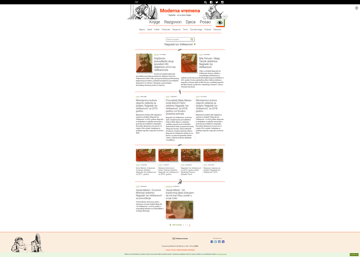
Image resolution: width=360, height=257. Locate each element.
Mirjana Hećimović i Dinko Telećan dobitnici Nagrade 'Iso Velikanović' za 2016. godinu (168, 171)
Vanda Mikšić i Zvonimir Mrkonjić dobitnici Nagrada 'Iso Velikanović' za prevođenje (149, 194)
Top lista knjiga (196, 29)
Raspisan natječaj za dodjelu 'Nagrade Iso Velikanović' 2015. (211, 170)
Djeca (190, 22)
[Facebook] (211, 2)
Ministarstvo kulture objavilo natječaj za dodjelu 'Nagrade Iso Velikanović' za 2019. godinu (147, 105)
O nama (168, 250)
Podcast (207, 29)
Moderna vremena (180, 11)
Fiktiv (196, 246)
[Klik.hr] (223, 242)
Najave (142, 29)
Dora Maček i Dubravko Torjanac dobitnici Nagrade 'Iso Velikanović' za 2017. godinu (146, 171)
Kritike (156, 29)
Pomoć (173, 250)
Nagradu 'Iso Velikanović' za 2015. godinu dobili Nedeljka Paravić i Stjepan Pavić (191, 171)
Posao (205, 22)
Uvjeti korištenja (182, 250)
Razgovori (173, 22)
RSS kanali (191, 250)
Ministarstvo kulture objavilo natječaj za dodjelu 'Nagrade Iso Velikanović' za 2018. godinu (207, 105)
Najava (156, 54)
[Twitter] (216, 2)
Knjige (154, 22)
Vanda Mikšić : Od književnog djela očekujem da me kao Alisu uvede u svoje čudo (180, 194)
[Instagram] (222, 2)
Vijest (201, 54)
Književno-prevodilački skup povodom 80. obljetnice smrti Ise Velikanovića (165, 64)
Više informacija (222, 254)
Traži (192, 39)
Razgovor (169, 186)
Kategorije (219, 22)
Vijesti (149, 29)
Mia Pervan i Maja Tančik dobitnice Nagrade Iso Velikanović (209, 63)
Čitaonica (217, 29)
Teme (185, 29)
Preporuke (166, 29)
